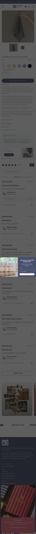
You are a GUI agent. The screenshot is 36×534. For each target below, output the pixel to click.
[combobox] (26, 271)
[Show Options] (33, 271)
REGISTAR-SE (27, 274)
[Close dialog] (35, 258)
